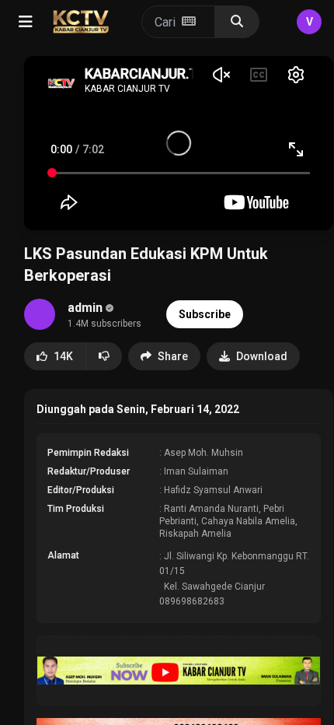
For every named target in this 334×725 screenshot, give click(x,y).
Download (261, 356)
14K (63, 356)
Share (173, 356)
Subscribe (205, 314)
